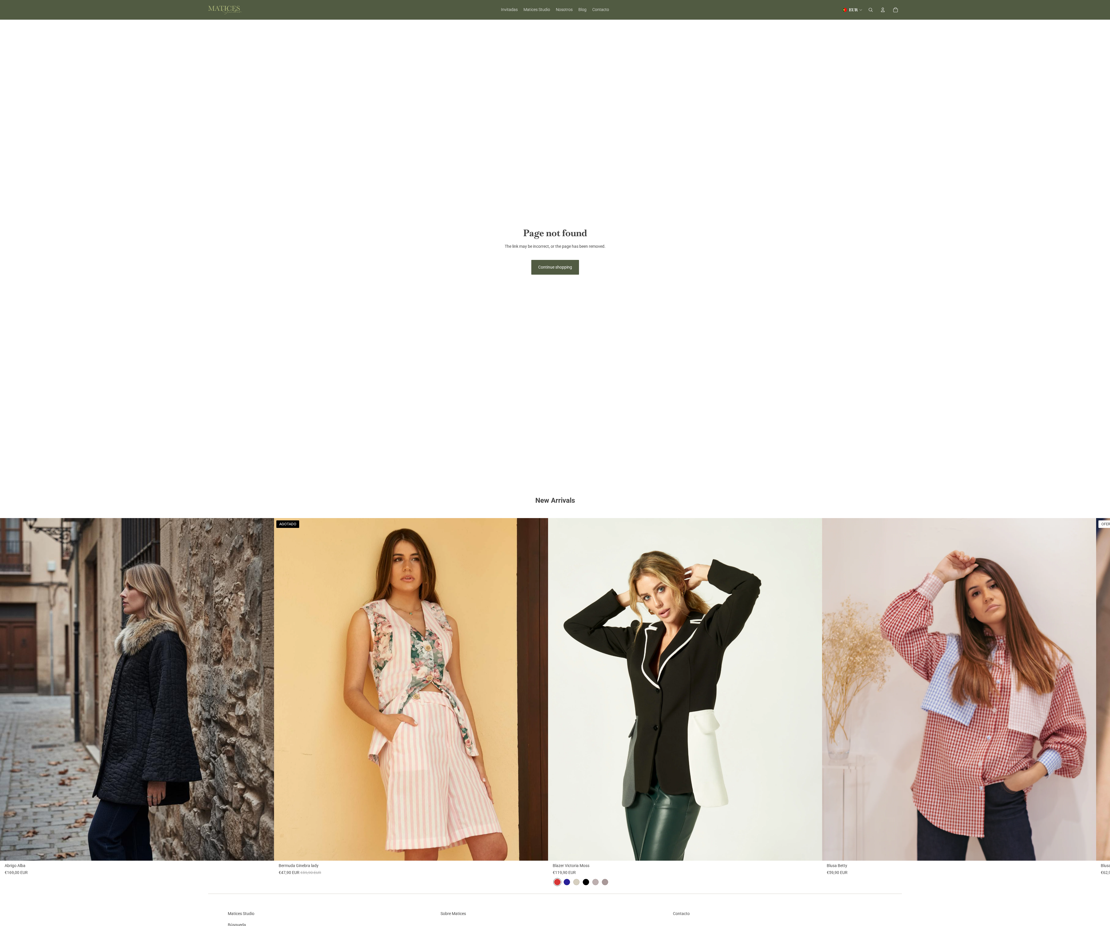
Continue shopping (555, 267)
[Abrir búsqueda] (870, 9)
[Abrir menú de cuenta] (882, 9)
